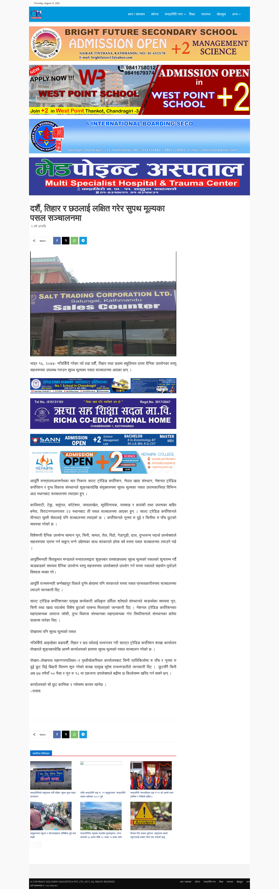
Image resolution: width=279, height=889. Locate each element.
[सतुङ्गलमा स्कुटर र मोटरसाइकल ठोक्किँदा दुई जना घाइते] (53, 816)
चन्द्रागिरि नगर (174, 14)
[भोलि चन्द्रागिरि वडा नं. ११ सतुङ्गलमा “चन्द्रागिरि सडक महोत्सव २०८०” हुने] (103, 775)
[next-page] (38, 844)
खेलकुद (221, 14)
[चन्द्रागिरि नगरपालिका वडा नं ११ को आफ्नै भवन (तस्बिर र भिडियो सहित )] (153, 775)
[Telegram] (83, 240)
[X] (65, 240)
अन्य (235, 14)
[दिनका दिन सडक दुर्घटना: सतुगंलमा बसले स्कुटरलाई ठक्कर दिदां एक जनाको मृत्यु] (153, 816)
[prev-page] (32, 844)
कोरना (154, 14)
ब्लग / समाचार (136, 14)
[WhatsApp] (74, 240)
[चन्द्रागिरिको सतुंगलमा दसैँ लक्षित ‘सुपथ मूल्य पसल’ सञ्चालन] (53, 775)
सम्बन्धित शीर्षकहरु (41, 753)
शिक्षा (192, 14)
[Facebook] (57, 240)
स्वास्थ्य (205, 14)
